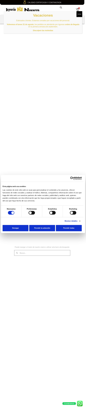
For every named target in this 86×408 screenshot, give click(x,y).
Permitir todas (68, 228)
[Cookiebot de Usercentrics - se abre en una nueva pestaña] (72, 178)
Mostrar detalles (71, 221)
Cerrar (79, 14)
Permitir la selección (42, 228)
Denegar (15, 228)
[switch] (32, 213)
